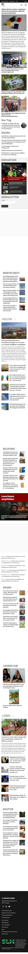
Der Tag (6, 120)
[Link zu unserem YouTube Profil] (9, 906)
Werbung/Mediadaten (7, 915)
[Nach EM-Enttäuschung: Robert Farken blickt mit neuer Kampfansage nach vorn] (22, 599)
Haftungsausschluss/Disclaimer (9, 931)
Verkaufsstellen (5, 917)
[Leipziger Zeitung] (3, 5)
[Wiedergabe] (14, 169)
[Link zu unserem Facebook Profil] (3, 906)
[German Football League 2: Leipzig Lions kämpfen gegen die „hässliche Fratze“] (22, 625)
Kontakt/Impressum (7, 910)
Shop (17, 1)
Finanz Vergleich (6, 924)
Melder (5, 132)
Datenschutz (5, 934)
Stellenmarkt (12, 1)
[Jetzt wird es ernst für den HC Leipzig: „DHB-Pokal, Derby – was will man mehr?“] (22, 593)
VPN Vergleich (5, 922)
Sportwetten (5, 927)
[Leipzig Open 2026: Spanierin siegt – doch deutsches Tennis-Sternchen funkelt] (22, 618)
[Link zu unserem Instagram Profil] (6, 906)
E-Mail (3, 200)
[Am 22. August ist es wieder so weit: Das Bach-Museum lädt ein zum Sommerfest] (22, 828)
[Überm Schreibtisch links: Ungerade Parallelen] (14, 697)
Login (25, 1)
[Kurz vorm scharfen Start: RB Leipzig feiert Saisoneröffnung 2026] (22, 606)
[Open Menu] (25, 5)
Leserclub (10, 666)
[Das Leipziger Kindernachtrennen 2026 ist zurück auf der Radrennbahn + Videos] (22, 612)
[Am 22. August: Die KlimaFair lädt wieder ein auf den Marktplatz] (22, 822)
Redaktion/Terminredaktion (9, 913)
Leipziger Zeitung (4, 1)
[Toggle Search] (21, 5)
